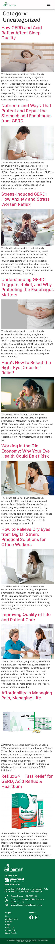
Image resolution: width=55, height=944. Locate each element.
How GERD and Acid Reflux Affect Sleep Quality (21, 32)
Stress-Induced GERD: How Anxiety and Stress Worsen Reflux (25, 199)
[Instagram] (37, 917)
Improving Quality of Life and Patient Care (26, 617)
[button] (49, 4)
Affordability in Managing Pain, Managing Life (26, 695)
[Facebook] (31, 917)
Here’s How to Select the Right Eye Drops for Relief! (26, 367)
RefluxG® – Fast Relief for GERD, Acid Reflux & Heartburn (27, 781)
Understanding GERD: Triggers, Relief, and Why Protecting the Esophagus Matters (27, 287)
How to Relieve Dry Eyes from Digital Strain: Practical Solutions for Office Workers (25, 537)
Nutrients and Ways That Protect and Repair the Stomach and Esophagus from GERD (26, 113)
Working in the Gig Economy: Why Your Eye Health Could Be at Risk (25, 451)
